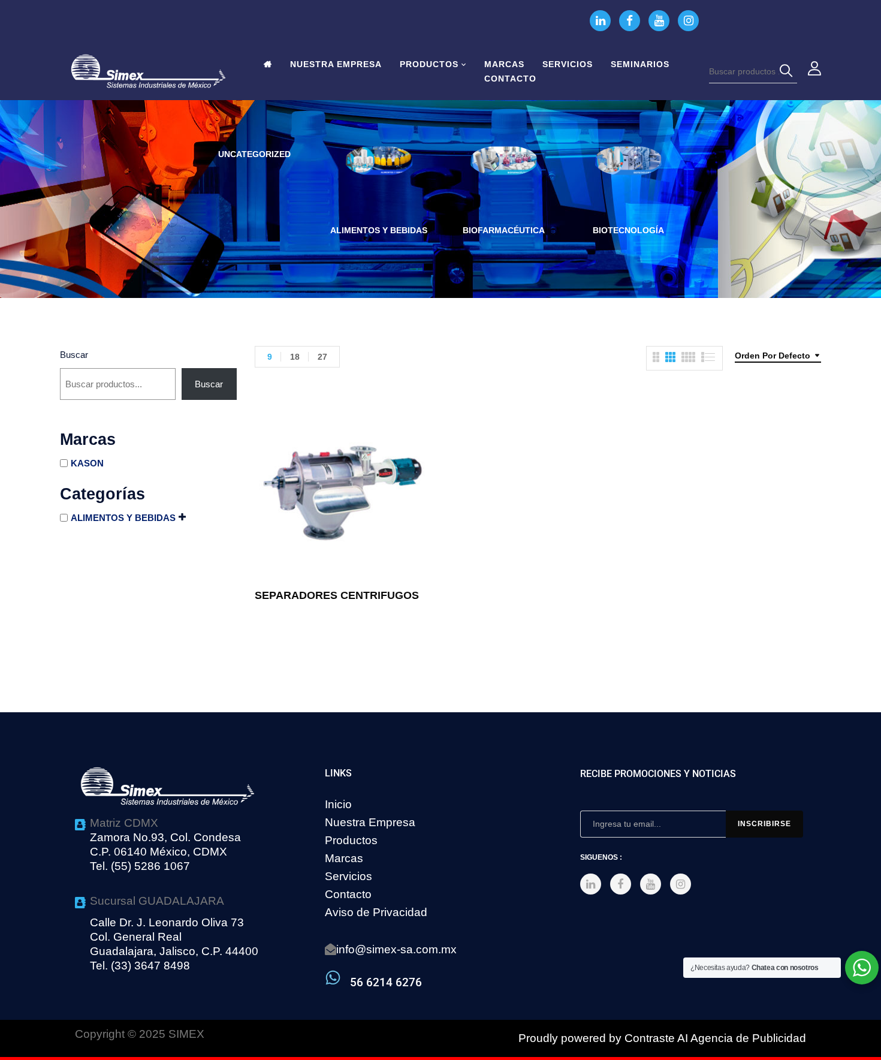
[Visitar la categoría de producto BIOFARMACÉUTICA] (503, 179)
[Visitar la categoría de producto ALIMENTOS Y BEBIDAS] (379, 179)
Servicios (348, 876)
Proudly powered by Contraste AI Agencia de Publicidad (662, 1038)
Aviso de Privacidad (376, 912)
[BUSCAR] (788, 71)
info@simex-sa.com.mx (396, 949)
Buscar (74, 355)
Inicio (338, 804)
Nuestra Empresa (370, 822)
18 (295, 357)
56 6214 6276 (386, 982)
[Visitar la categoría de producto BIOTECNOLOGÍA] (628, 179)
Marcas (344, 858)
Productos (351, 840)
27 (322, 357)
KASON (87, 463)
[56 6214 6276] (333, 977)
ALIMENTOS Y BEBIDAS (378, 230)
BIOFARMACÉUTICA (504, 230)
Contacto (348, 894)
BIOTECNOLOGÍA (628, 230)
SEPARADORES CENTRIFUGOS (337, 595)
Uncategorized (254, 154)
